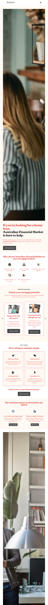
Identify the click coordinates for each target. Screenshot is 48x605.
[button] (40, 2)
